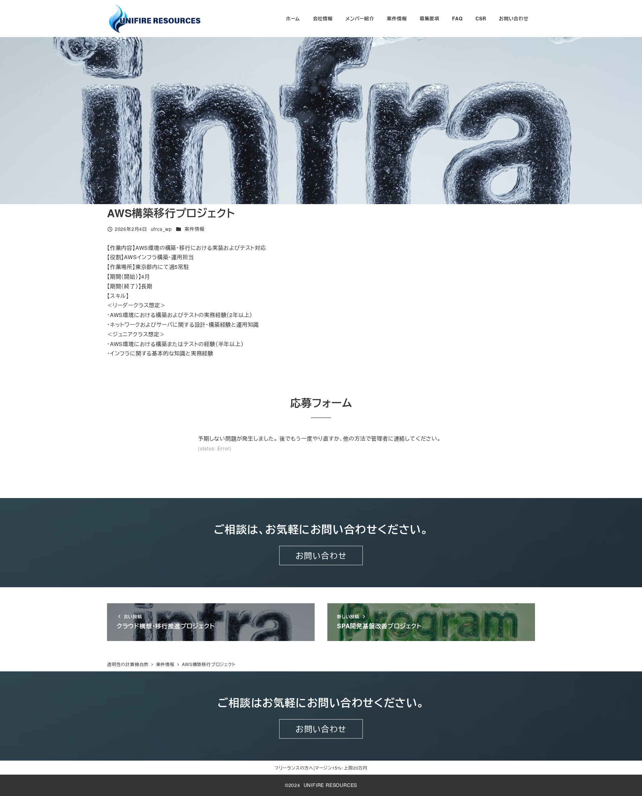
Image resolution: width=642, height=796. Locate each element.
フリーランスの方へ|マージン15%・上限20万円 (321, 768)
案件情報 (194, 228)
